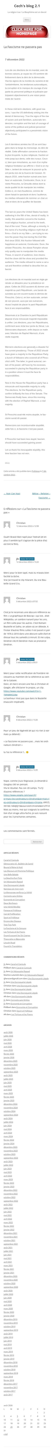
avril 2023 (8, 1175)
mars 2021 (8, 1265)
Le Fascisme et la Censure (15, 928)
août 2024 (8, 1118)
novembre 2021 (11, 1236)
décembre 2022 (10, 1190)
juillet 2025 (8, 1079)
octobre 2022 (9, 1197)
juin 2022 (8, 1211)
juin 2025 (8, 1082)
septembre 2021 (11, 1244)
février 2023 (9, 1183)
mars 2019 (8, 1351)
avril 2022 (8, 1219)
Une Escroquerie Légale (14, 885)
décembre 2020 (10, 1276)
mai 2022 (8, 1215)
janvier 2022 (9, 1229)
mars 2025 (8, 1093)
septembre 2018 (11, 1373)
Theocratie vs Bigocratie (14, 939)
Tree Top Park (10, 924)
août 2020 (8, 1290)
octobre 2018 (9, 1369)
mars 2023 (8, 1179)
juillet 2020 (8, 1294)
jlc (17, 558)
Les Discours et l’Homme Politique (19, 871)
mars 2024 (8, 1136)
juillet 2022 (8, 1208)
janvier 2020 (9, 1315)
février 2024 (9, 1140)
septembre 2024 (11, 1114)
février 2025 (9, 1097)
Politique (36, 471)
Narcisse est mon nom (14, 888)
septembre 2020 (11, 1287)
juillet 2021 (8, 1251)
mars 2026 (8, 1050)
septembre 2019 (11, 1330)
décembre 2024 (10, 1104)
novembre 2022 (11, 1193)
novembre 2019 (11, 1323)
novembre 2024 (11, 1107)
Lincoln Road (9, 942)
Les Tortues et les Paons (14, 932)
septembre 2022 (11, 1201)
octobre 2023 (9, 1154)
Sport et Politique (11, 917)
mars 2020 (8, 1308)
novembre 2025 (11, 1064)
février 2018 (9, 1380)
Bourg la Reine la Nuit (13, 867)
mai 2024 (8, 1129)
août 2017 (8, 1394)
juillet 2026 (8, 1036)
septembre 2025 (11, 1071)
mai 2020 (8, 1301)
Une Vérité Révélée (12, 906)
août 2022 (8, 1204)
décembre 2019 (10, 1319)
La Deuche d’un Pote (13, 878)
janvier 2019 (9, 1358)
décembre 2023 (10, 1147)
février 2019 (9, 1355)
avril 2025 (8, 1089)
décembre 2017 (10, 1384)
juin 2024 (8, 1125)
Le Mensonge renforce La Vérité (18, 892)
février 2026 (9, 1053)
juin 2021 (8, 1254)
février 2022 (9, 1226)
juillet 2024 (8, 1122)
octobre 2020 (9, 1283)
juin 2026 (8, 1039)
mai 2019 (8, 1344)
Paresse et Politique (12, 910)
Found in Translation (13, 946)
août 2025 (8, 1075)
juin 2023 (8, 1168)
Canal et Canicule (11, 860)
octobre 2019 (9, 1326)
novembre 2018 (11, 1366)
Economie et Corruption (14, 899)
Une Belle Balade (11, 874)
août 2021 (8, 1247)
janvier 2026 (9, 1057)
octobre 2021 (9, 1240)
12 (18, 1419)
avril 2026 (8, 1046)
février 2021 (9, 1269)
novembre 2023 (11, 1150)
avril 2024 (8, 1132)
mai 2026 (8, 1043)
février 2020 (9, 1312)
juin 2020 (8, 1297)
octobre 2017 (9, 1391)
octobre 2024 (9, 1111)
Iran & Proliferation (12, 914)
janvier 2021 (9, 1272)
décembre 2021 (10, 1233)
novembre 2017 (11, 1387)
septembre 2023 (11, 1158)
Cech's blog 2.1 (27, 6)
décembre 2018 (10, 1362)
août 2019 (8, 1333)
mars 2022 (8, 1222)
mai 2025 (8, 1086)
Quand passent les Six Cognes (17, 935)
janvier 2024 (9, 1143)
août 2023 (8, 1161)
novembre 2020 (11, 1280)
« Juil (6, 1434)
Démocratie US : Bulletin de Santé (18, 863)
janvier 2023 (9, 1186)
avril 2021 (8, 1262)
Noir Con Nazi (12, 493)
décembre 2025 (10, 1061)
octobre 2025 (9, 1068)
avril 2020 (8, 1305)
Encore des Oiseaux (12, 921)
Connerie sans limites (13, 896)
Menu (27, 20)
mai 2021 (8, 1258)
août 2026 (8, 1032)
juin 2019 (8, 1340)
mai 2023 (8, 1172)
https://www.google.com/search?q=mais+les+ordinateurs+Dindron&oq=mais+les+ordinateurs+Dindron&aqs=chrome (26, 799)
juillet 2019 (8, 1337)
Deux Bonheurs (10, 903)
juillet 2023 (8, 1165)
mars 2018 (8, 1376)
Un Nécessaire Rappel (13, 881)
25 (11, 1427)
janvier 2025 (9, 1100)
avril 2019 (8, 1348)
